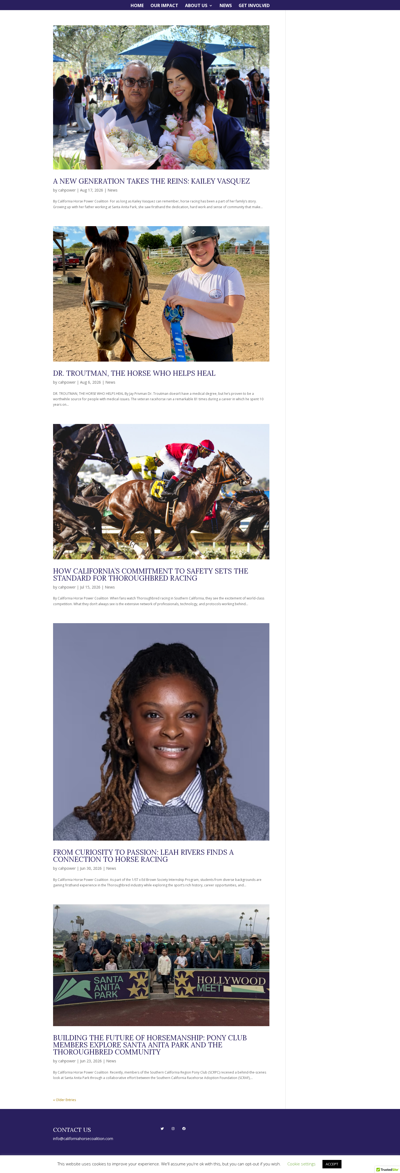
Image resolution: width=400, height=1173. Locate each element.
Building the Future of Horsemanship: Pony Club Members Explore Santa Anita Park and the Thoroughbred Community (150, 1044)
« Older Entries (64, 1100)
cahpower (67, 190)
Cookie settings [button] (301, 1163)
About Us (196, 6)
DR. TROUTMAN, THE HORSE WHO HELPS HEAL (134, 373)
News (226, 6)
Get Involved (254, 6)
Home (137, 6)
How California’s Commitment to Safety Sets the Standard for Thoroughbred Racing (150, 574)
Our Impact (164, 6)
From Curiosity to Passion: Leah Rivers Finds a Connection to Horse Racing (143, 856)
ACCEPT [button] (332, 1164)
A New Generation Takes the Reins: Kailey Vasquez (151, 181)
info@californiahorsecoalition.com (83, 1138)
